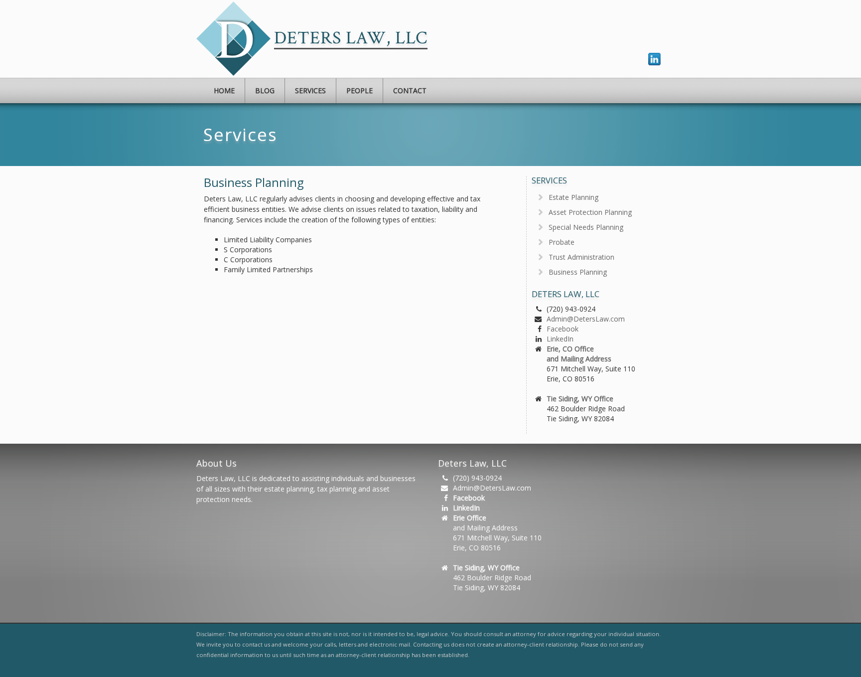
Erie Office (469, 517)
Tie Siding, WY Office (580, 398)
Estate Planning (573, 197)
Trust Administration (581, 257)
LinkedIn (560, 338)
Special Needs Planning (586, 227)
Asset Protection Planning (590, 212)
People (359, 90)
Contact (410, 90)
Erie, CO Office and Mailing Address (579, 353)
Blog (265, 90)
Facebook (562, 329)
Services (310, 90)
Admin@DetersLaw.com (586, 319)
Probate (561, 242)
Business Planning (578, 272)
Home (224, 90)
